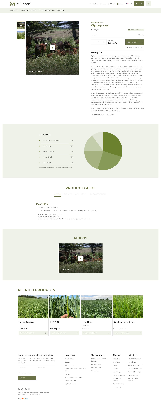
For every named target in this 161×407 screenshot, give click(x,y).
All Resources (69, 359)
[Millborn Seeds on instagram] (29, 389)
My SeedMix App (70, 384)
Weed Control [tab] (81, 194)
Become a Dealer (119, 375)
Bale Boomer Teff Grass (124, 322)
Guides (67, 362)
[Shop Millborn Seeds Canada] (131, 3)
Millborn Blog (69, 365)
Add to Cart (132, 42)
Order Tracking (118, 384)
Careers (115, 368)
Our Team (116, 362)
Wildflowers (95, 371)
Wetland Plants (96, 367)
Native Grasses (96, 364)
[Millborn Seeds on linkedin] (26, 389)
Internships (117, 372)
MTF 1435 (54, 322)
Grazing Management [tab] (98, 194)
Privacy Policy (34, 392)
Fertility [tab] (68, 194)
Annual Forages (97, 22)
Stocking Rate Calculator (73, 377)
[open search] (148, 3)
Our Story (116, 359)
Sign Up (22, 378)
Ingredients (61, 10)
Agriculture (14, 10)
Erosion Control (133, 375)
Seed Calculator (137, 30)
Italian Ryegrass (26, 322)
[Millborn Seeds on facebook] (19, 389)
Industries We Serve (134, 359)
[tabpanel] (80, 211)
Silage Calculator (70, 380)
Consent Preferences (44, 392)
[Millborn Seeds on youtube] (22, 389)
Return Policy (118, 387)
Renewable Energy (134, 372)
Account (121, 4)
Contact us (141, 47)
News (115, 365)
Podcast (67, 374)
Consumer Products (46, 10)
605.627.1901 (94, 4)
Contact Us (104, 4)
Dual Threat (87, 322)
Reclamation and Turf (28, 10)
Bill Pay (112, 4)
